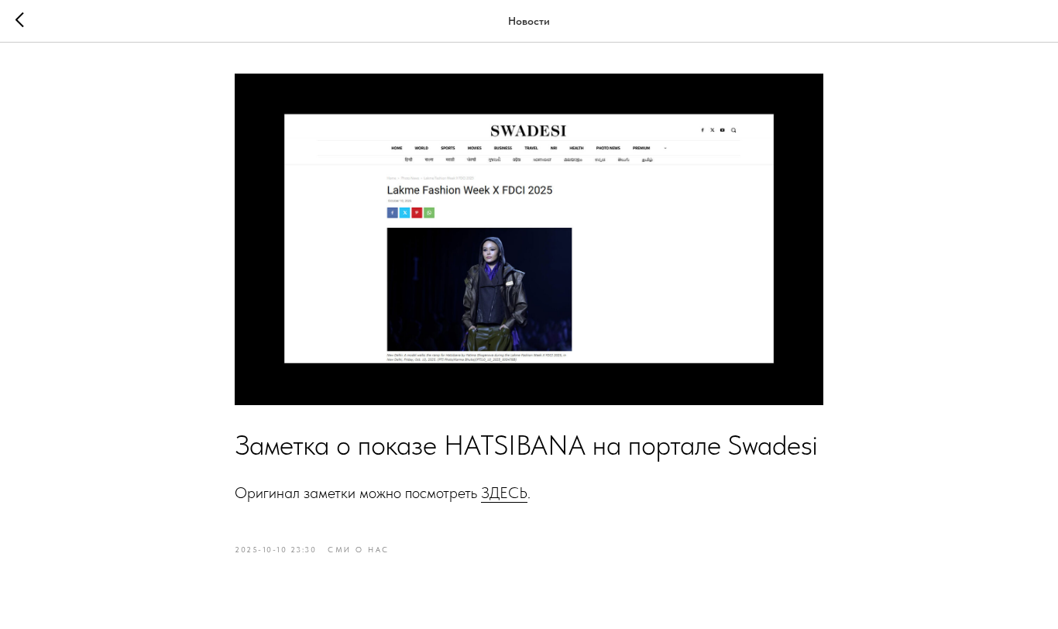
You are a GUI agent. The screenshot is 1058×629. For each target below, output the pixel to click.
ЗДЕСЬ (504, 492)
